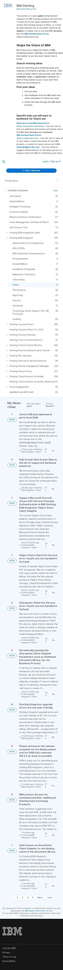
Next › (40, 897)
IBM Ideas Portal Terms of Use (38, 911)
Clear (55, 190)
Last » (51, 897)
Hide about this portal (26, 9)
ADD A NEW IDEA (32, 170)
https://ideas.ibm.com (27, 138)
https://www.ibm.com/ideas (30, 126)
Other (38, 452)
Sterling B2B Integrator (31, 450)
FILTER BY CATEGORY (18, 190)
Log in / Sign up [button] (51, 161)
